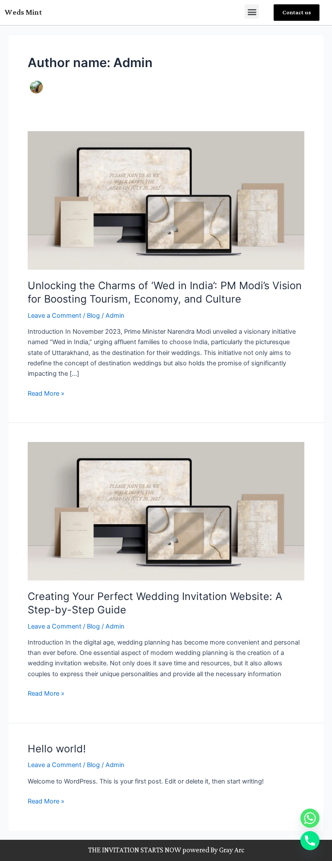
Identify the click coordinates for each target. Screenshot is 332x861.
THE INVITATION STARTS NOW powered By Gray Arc (166, 850)
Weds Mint (23, 12)
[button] (252, 11)
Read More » (46, 392)
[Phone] (309, 840)
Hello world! (57, 748)
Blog (93, 315)
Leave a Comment (54, 315)
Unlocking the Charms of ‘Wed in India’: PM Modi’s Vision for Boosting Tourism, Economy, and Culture (165, 292)
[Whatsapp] (309, 818)
